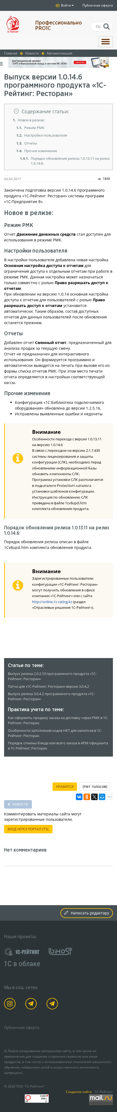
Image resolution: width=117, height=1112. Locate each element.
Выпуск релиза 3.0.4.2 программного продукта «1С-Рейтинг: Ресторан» (51, 696)
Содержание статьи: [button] (45, 111)
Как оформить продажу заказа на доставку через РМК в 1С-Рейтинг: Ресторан (58, 720)
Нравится (64, 786)
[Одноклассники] (87, 797)
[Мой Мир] (102, 797)
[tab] (58, 111)
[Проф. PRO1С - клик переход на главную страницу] (15, 24)
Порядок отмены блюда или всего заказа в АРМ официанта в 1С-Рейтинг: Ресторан (58, 746)
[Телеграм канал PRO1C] (32, 1004)
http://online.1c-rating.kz (52, 602)
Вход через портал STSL (28, 829)
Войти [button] (65, 5)
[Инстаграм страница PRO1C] (10, 1004)
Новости (19, 804)
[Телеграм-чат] (53, 1004)
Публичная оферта (97, 5)
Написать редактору (90, 913)
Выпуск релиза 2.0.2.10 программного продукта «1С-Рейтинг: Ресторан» (52, 676)
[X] (94, 797)
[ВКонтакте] (79, 797)
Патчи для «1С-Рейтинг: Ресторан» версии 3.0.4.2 (48, 686)
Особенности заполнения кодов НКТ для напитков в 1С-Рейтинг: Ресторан (55, 733)
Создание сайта (79, 1091)
